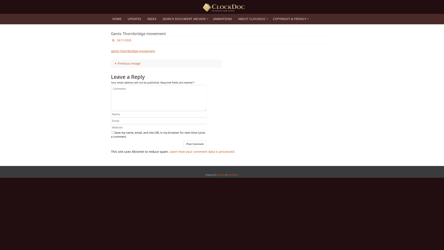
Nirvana (221, 174)
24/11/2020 (124, 40)
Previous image (129, 63)
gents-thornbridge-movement (133, 51)
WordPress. (233, 174)
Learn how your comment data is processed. (202, 151)
